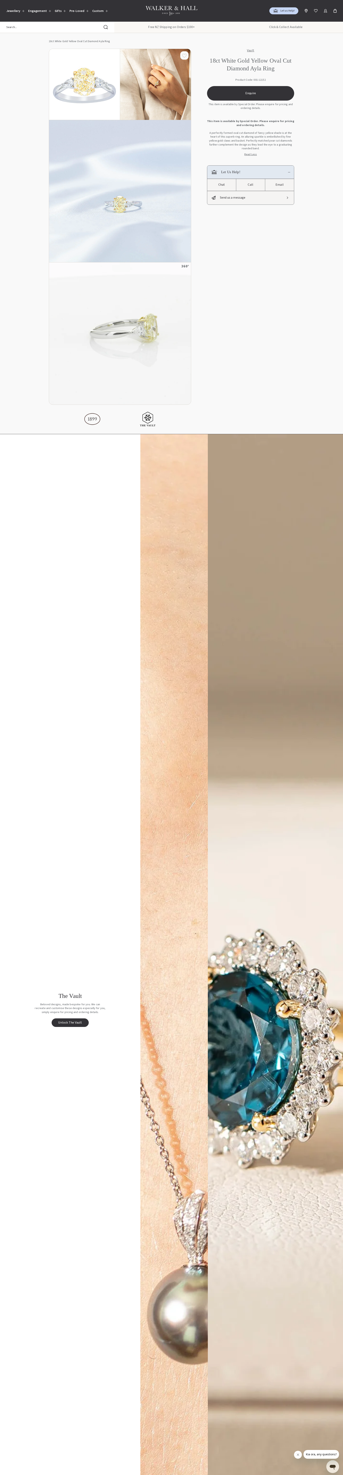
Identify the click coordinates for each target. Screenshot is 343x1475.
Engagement (37, 11)
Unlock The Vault (70, 1022)
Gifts (58, 11)
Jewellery (13, 11)
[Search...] (106, 27)
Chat (221, 184)
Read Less (250, 154)
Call (250, 184)
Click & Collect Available (286, 27)
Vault (250, 51)
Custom (98, 11)
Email (280, 184)
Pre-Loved (76, 11)
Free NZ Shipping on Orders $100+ (171, 27)
